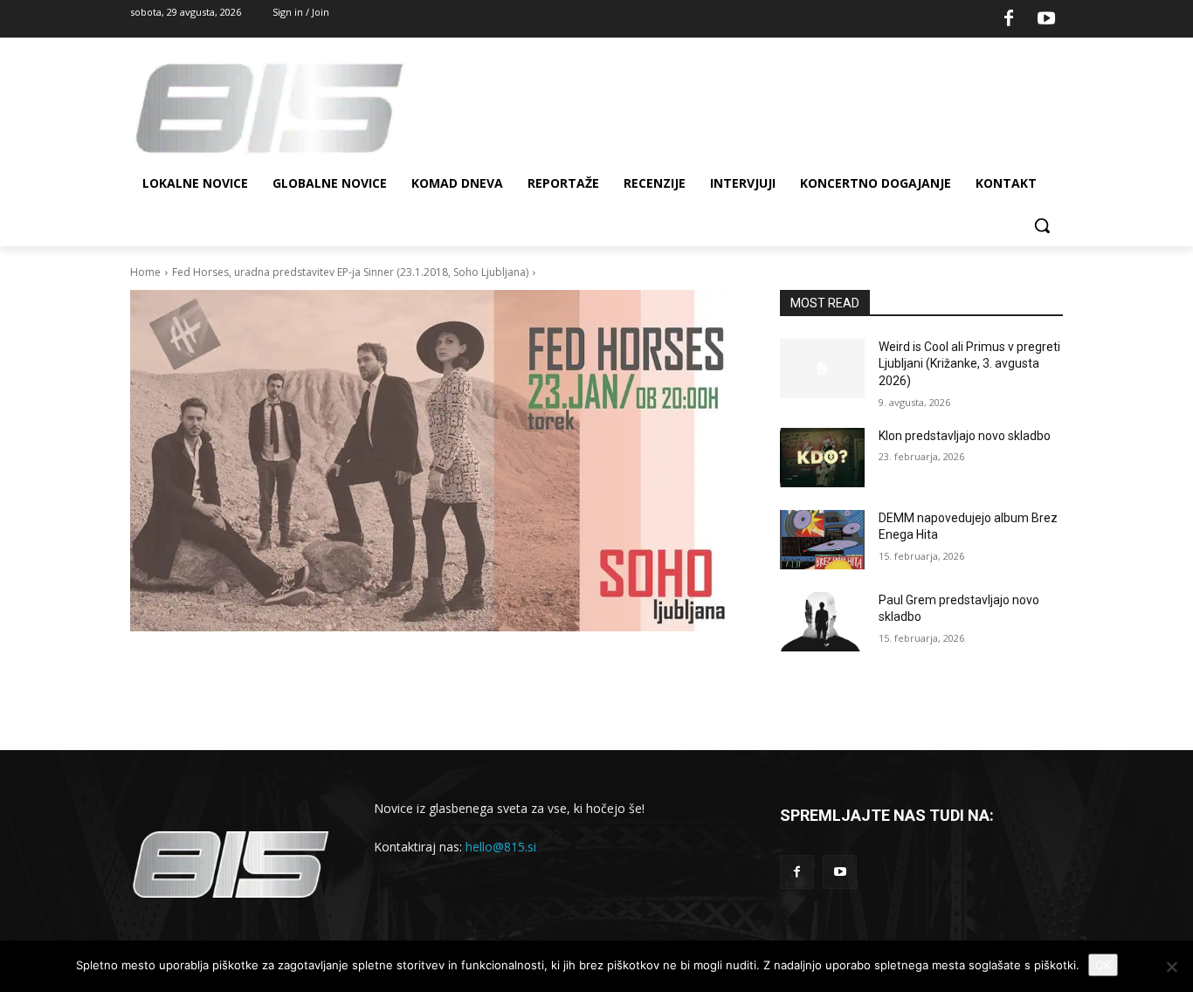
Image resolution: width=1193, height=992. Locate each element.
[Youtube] (1046, 19)
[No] (1171, 966)
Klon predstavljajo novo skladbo (965, 436)
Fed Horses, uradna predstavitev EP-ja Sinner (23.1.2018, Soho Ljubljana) (350, 272)
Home (145, 272)
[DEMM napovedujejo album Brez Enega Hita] (822, 539)
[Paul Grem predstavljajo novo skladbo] (822, 621)
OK (1103, 965)
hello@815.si (500, 846)
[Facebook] (1008, 19)
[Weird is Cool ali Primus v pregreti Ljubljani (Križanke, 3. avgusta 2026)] (822, 368)
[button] (1042, 225)
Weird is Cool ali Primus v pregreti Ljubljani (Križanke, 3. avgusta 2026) (969, 364)
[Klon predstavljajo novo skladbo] (822, 457)
